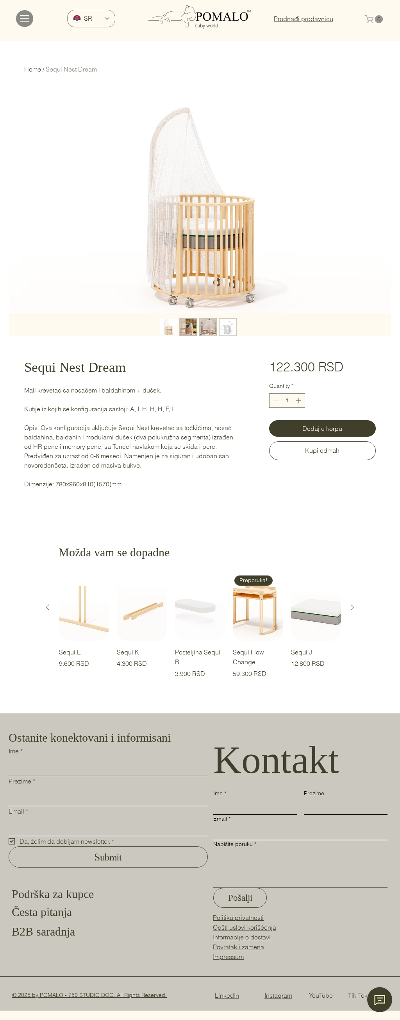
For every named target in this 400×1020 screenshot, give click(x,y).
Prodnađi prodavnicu (303, 19)
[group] (200, 626)
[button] (375, 19)
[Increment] (299, 400)
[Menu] (24, 18)
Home (32, 69)
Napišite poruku (234, 844)
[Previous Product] (47, 607)
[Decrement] (275, 400)
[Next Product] (352, 607)
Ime (16, 751)
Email (18, 811)
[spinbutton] (287, 400)
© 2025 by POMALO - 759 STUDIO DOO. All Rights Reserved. (89, 994)
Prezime (22, 781)
